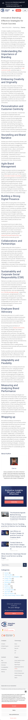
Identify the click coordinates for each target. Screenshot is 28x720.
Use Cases (7, 591)
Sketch (15, 677)
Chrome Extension (18, 671)
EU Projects (3, 648)
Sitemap (3, 671)
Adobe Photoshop (18, 675)
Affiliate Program (4, 646)
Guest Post (7, 580)
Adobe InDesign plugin (19, 673)
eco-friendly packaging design (10, 292)
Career (6, 573)
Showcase (7, 588)
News (6, 584)
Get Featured (4, 669)
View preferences (14, 714)
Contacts (3, 644)
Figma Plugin (17, 664)
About (15, 644)
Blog (2, 660)
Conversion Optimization (12, 576)
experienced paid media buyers (10, 235)
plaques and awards (18, 328)
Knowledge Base (4, 667)
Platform (7, 586)
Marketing (16, 27)
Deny (14, 710)
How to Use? (17, 646)
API (15, 653)
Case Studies (8, 575)
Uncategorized (9, 589)
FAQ (15, 650)
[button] (25, 691)
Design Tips (7, 578)
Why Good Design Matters (12, 595)
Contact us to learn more (13, 6)
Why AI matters (9, 593)
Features (16, 648)
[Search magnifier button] (25, 565)
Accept (14, 706)
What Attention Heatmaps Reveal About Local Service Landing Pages (13, 556)
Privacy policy (13, 718)
